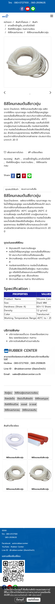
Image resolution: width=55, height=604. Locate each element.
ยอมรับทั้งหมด (33, 600)
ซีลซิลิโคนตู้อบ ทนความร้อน (20, 162)
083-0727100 (21, 2)
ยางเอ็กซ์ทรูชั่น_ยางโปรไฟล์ (36, 159)
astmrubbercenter (20, 543)
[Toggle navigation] (51, 16)
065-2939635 (38, 2)
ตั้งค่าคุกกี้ (20, 600)
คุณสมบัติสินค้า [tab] (12, 189)
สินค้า (18, 159)
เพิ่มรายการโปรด (14, 152)
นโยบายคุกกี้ (36, 595)
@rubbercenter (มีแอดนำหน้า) (22, 550)
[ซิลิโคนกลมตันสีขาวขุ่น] (27, 62)
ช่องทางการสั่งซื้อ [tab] (29, 189)
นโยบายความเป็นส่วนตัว (19, 595)
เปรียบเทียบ (37, 152)
